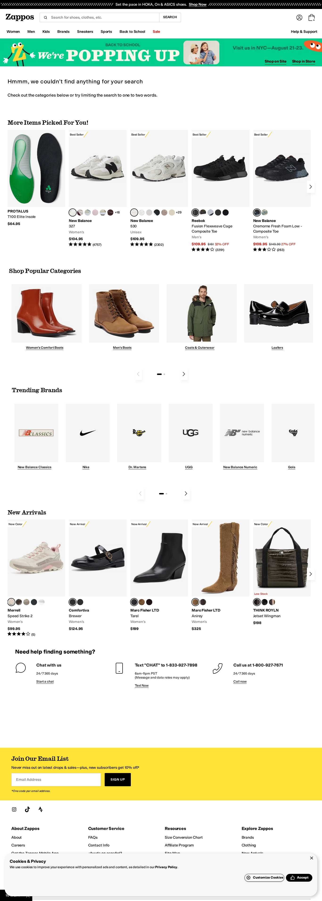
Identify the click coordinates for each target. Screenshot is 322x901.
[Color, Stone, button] (26, 602)
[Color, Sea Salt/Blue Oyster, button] (141, 212)
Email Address (28, 779)
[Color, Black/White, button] (225, 212)
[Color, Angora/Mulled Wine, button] (80, 212)
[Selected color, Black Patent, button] (72, 602)
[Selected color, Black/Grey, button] (195, 212)
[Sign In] (299, 17)
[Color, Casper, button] (41, 602)
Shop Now (197, 4)
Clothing (249, 845)
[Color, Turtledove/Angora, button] (172, 212)
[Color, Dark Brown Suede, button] (149, 602)
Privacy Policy (166, 867)
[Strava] (40, 809)
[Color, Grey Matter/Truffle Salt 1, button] (149, 212)
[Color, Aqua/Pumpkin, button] (264, 212)
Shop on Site (275, 61)
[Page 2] (164, 374)
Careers (18, 845)
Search (170, 17)
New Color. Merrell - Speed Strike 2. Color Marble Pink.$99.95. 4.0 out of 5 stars (36, 578)
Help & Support (304, 31)
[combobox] (99, 17)
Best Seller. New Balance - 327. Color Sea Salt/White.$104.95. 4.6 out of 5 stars (97, 188)
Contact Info (98, 845)
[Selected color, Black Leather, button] (134, 602)
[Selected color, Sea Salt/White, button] (72, 212)
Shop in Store (303, 61)
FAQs (93, 837)
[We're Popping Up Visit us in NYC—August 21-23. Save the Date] (161, 52)
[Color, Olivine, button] (19, 602)
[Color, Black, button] (80, 602)
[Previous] (138, 374)
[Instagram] (14, 809)
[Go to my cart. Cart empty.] (311, 17)
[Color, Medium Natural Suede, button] (141, 602)
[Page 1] (159, 374)
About (16, 837)
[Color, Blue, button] (218, 212)
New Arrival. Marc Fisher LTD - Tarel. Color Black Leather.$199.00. (159, 575)
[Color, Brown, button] (203, 212)
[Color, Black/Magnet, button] (157, 212)
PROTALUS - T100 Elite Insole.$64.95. (36, 178)
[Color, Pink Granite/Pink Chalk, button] (95, 212)
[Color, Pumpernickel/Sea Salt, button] (110, 212)
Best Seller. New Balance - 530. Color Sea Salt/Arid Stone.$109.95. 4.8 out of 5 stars (159, 188)
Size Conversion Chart (184, 837)
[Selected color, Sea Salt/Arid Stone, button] (134, 212)
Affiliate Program (179, 845)
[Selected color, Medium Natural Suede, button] (195, 602)
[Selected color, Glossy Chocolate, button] (257, 602)
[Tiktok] (27, 809)
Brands (248, 837)
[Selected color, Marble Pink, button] (11, 602)
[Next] (310, 187)
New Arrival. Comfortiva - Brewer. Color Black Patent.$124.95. (97, 575)
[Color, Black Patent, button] (264, 602)
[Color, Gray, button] (210, 212)
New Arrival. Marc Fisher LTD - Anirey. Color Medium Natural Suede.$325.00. (220, 575)
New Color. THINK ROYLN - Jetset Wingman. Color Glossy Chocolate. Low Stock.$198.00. (282, 572)
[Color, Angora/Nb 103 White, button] (87, 212)
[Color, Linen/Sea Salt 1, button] (103, 212)
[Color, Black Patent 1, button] (272, 602)
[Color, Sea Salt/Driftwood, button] (164, 212)
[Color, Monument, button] (34, 602)
